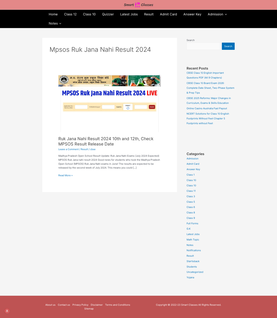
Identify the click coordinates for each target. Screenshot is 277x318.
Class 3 (191, 196)
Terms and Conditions (117, 304)
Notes (53, 23)
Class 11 (191, 190)
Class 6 (191, 207)
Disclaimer (97, 304)
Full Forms (192, 223)
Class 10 (89, 14)
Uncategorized (195, 271)
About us (50, 304)
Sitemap (89, 308)
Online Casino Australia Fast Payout (207, 108)
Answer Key (192, 14)
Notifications (194, 250)
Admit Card (168, 14)
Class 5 (191, 201)
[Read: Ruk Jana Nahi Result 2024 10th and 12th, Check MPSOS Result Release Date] (109, 103)
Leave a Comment (68, 149)
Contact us (64, 304)
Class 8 (191, 212)
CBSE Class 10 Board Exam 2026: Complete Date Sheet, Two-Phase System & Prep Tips (210, 88)
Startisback (193, 261)
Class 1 (191, 174)
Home (53, 14)
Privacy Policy (80, 304)
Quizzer (108, 14)
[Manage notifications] (7, 311)
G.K (189, 228)
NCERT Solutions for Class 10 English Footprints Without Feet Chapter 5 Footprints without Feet (208, 118)
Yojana (190, 277)
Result (149, 14)
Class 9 (191, 217)
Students (192, 266)
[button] (225, 14)
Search (191, 40)
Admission (215, 14)
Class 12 (70, 14)
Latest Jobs (129, 14)
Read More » (65, 175)
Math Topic (193, 239)
